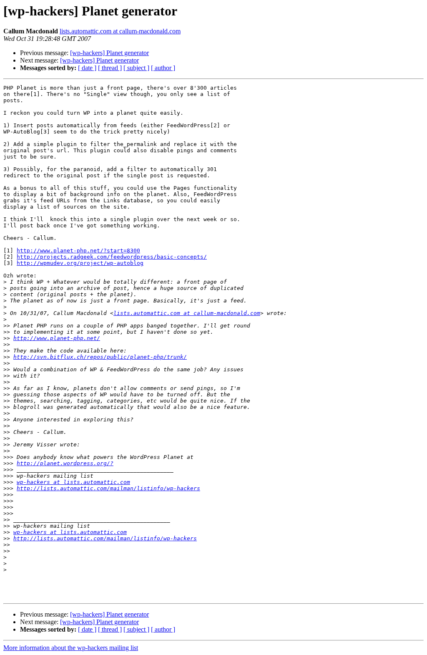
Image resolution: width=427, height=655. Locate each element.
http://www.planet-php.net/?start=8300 (78, 250)
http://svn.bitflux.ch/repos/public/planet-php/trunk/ (100, 357)
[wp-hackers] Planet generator (109, 52)
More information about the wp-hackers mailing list (70, 647)
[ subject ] (136, 67)
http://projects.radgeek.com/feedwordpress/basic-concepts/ (112, 257)
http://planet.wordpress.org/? (65, 463)
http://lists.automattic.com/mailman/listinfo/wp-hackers (108, 488)
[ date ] (87, 67)
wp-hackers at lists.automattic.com (73, 482)
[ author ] (163, 67)
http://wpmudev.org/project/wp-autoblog (80, 263)
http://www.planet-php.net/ (56, 338)
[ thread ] (110, 67)
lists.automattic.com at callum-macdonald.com (120, 31)
